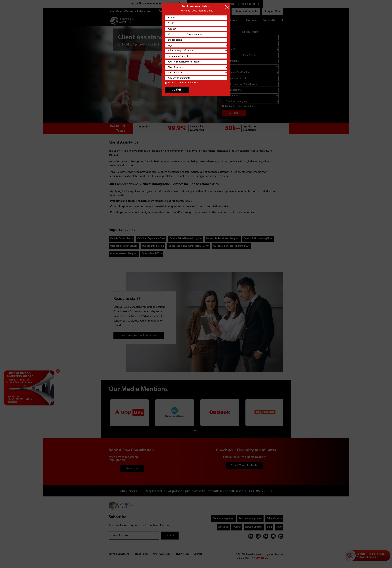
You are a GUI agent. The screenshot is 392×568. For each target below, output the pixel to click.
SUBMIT (176, 90)
